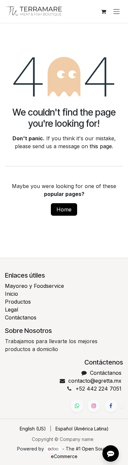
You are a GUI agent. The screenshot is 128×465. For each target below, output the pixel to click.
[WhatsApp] (77, 405)
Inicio (11, 293)
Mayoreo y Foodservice (34, 286)
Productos (18, 301)
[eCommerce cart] (103, 11)
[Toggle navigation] (116, 11)
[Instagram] (93, 405)
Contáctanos (20, 317)
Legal (11, 309)
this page (101, 146)
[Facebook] (110, 405)
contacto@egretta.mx (94, 380)
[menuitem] (33, 428)
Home (64, 209)
